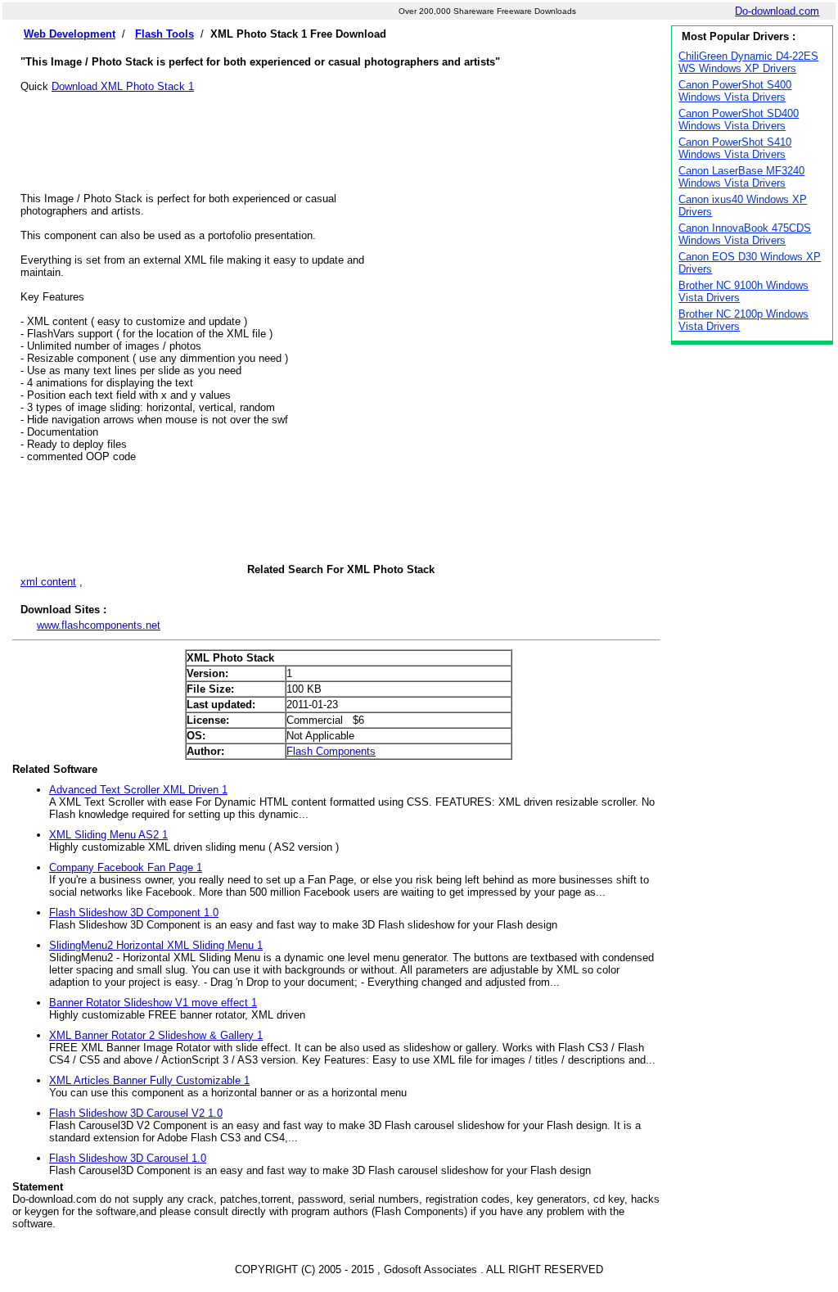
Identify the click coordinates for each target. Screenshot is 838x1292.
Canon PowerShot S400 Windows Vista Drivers (734, 91)
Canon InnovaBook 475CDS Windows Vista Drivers (744, 234)
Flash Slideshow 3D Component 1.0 (134, 912)
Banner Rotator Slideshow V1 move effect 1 (153, 1002)
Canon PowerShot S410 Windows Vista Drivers (734, 148)
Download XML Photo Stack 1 (123, 86)
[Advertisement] (340, 129)
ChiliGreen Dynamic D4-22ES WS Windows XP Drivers (748, 62)
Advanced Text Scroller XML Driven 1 (138, 790)
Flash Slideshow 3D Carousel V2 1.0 (136, 1113)
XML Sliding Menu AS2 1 (108, 835)
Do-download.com (777, 11)
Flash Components (331, 751)
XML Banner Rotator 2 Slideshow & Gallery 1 (156, 1035)
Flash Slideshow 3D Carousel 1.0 (127, 1158)
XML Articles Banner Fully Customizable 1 (149, 1080)
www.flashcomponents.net (98, 625)
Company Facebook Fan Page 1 (125, 867)
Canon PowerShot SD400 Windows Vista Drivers (738, 119)
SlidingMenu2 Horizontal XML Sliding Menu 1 (156, 945)
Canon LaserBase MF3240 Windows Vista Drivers (741, 177)
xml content (48, 582)
